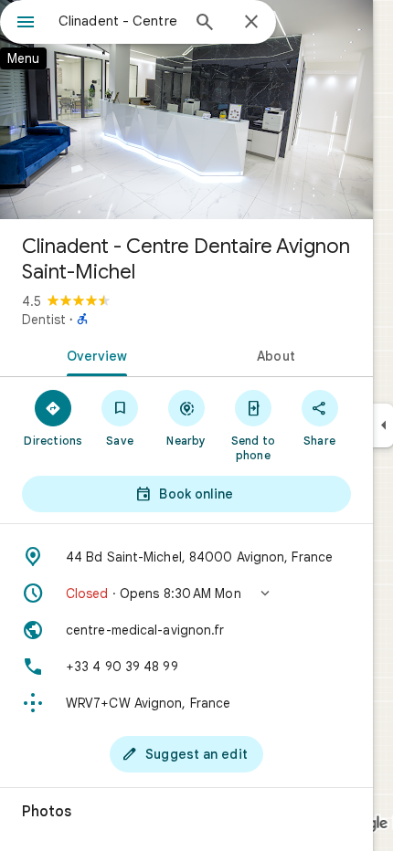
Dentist (44, 319)
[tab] (93, 354)
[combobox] (118, 21)
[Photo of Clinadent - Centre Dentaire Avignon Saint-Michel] (186, 109)
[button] (186, 593)
